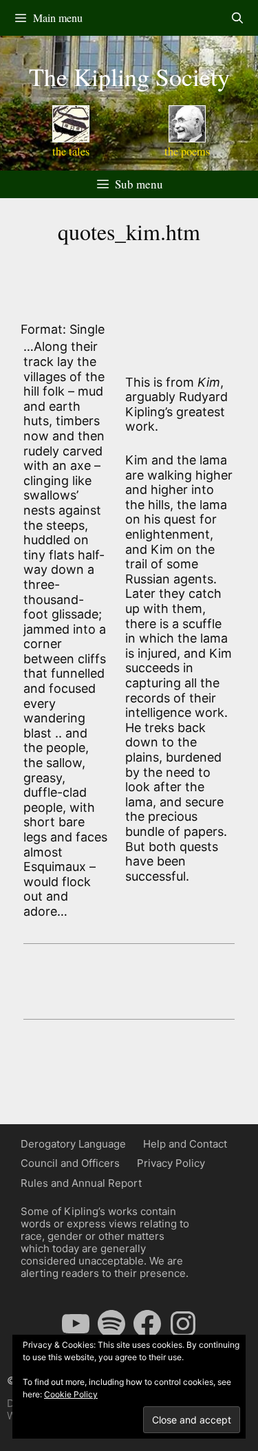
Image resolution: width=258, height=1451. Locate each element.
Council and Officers (70, 1163)
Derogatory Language (73, 1143)
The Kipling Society (129, 76)
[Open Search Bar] (237, 18)
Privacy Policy (171, 1163)
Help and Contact (185, 1143)
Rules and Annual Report (81, 1183)
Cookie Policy (71, 1394)
